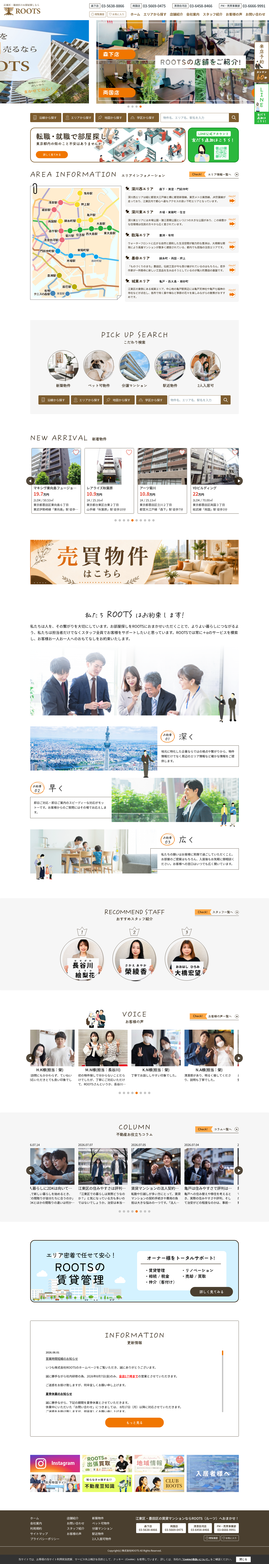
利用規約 (36, 1528)
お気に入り (118, 14)
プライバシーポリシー (44, 1539)
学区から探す (145, 117)
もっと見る (134, 1422)
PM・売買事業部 (45, 92)
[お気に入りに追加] (75, 452)
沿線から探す (48, 117)
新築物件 (98, 1518)
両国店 (206, 48)
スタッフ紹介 (213, 14)
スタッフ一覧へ (222, 912)
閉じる (243, 1559)
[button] (128, 106)
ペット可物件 (101, 1523)
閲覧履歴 (99, 14)
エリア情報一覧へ (219, 174)
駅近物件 (98, 1533)
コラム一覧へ (223, 1129)
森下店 (193, 71)
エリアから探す (155, 14)
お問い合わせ (255, 14)
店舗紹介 (176, 14)
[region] (134, 1381)
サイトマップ (39, 1533)
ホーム (135, 14)
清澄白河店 (51, 54)
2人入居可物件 (101, 1539)
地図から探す (113, 117)
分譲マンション (102, 1528)
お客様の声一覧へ (220, 1016)
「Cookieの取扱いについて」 (195, 1559)
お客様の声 (234, 14)
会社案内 (192, 14)
